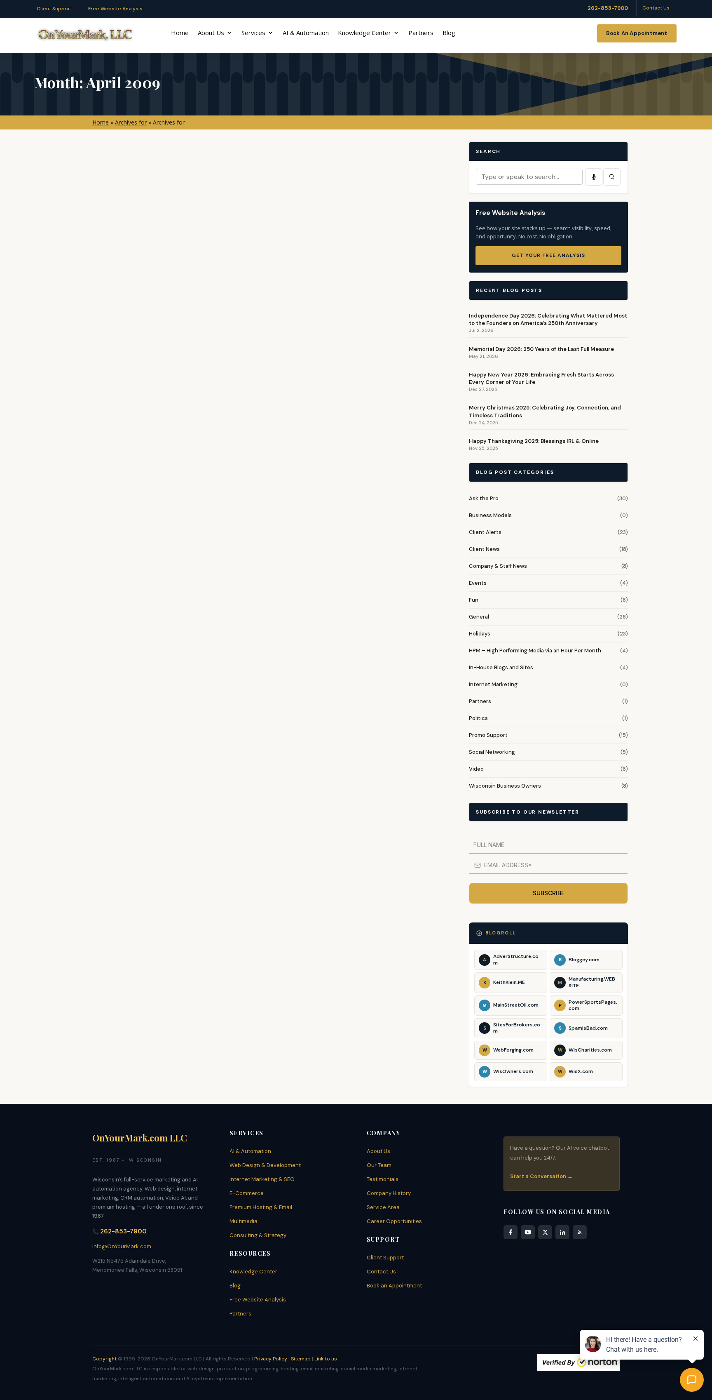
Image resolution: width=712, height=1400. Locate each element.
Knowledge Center (364, 33)
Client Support (54, 8)
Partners (420, 33)
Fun (473, 599)
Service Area (383, 1207)
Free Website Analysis (115, 8)
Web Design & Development (265, 1165)
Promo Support (488, 735)
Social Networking (492, 751)
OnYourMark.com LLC (139, 1138)
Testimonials (382, 1179)
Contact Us (656, 8)
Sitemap (301, 1358)
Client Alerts (485, 532)
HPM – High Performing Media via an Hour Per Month (535, 650)
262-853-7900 (608, 8)
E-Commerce (247, 1193)
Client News (484, 549)
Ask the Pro (484, 498)
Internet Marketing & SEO (262, 1179)
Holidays (479, 633)
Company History (389, 1193)
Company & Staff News (498, 565)
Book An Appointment (637, 33)
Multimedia (244, 1221)
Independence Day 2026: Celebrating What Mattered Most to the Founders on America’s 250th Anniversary (548, 319)
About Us (211, 33)
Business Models (490, 515)
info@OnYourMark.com (121, 1246)
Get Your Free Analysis (548, 255)
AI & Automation (306, 33)
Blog (449, 33)
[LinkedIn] (562, 1232)
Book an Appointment (394, 1285)
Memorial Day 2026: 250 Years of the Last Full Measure (541, 349)
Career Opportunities (394, 1221)
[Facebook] (511, 1232)
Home (180, 33)
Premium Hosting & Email (261, 1207)
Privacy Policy (270, 1358)
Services (253, 33)
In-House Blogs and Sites (501, 667)
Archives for (131, 122)
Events (478, 582)
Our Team (379, 1165)
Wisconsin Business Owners (505, 785)
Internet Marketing (493, 684)
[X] (545, 1232)
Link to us (325, 1358)
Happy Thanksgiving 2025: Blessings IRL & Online (534, 441)
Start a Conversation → (541, 1176)
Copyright (104, 1358)
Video (476, 768)
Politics (478, 718)
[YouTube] (528, 1232)
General (479, 616)
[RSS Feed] (580, 1232)
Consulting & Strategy (258, 1235)
